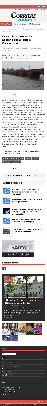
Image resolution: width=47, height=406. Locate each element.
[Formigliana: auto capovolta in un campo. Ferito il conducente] (30, 334)
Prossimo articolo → (35, 175)
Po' (4, 162)
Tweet (13, 95)
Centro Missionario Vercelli (11, 366)
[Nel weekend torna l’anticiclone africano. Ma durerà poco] (6, 222)
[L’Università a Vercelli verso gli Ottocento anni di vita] (23, 296)
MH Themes (37, 405)
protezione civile (14, 162)
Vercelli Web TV (7, 375)
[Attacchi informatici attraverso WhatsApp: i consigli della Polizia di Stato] (6, 334)
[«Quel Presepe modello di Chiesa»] (14, 328)
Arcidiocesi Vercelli (8, 363)
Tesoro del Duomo (8, 369)
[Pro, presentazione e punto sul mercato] (14, 340)
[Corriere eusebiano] (23, 16)
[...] (15, 315)
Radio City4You (7, 372)
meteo (28, 158)
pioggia (35, 158)
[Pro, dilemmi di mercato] (38, 334)
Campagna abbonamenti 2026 (22, 10)
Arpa (21, 158)
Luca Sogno (29, 48)
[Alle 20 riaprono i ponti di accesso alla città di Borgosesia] (6, 232)
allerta (5, 158)
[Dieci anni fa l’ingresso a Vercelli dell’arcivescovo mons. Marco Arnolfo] (6, 328)
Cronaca (38, 48)
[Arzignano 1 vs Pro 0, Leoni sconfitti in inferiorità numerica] (38, 328)
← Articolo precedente (12, 175)
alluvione (13, 158)
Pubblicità (43, 10)
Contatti (36, 10)
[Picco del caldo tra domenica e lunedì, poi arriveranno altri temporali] (6, 192)
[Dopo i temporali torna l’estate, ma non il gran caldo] (6, 202)
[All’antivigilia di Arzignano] (22, 334)
